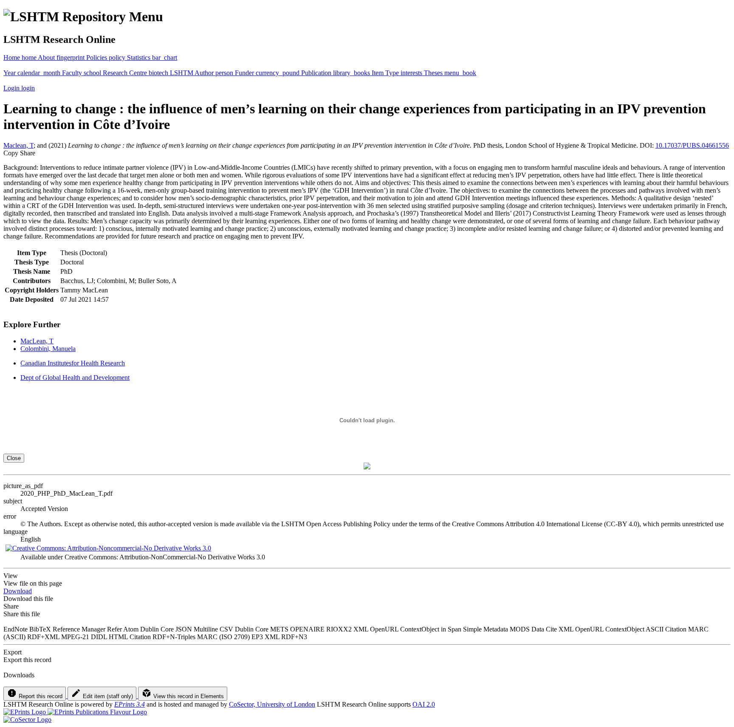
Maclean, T (18, 145)
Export (12, 652)
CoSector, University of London (272, 704)
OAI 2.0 (423, 704)
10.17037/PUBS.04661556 (692, 145)
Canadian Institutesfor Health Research (72, 363)
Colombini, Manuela (48, 348)
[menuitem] (62, 57)
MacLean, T (37, 341)
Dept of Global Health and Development (75, 377)
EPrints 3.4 (129, 704)
